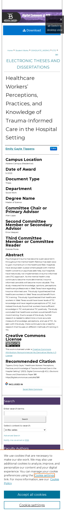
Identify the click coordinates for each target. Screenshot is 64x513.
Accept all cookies (32, 495)
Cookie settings (44, 475)
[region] (32, 481)
